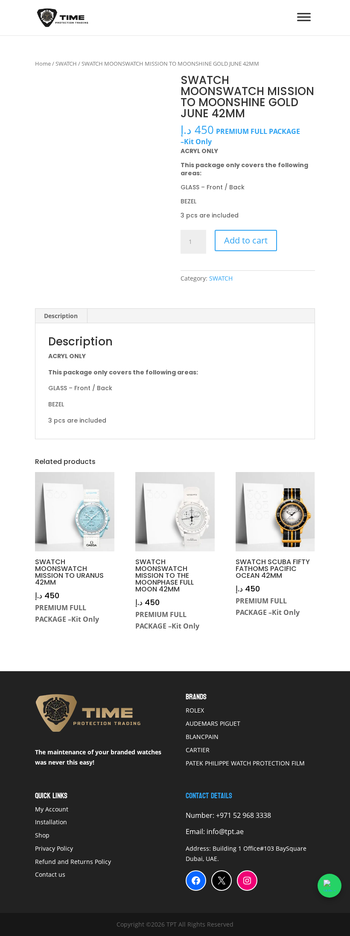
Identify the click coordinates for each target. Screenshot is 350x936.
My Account (51, 809)
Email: (196, 831)
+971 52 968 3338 (242, 815)
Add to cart (246, 240)
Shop (42, 835)
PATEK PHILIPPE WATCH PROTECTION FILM (245, 763)
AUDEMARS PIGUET (213, 723)
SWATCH (66, 63)
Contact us (50, 874)
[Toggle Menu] (304, 17)
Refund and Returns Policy (73, 862)
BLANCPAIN (202, 737)
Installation (52, 822)
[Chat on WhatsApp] (329, 886)
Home (43, 63)
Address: (199, 848)
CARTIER (198, 750)
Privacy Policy (54, 848)
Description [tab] (61, 316)
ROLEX (195, 710)
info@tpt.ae (225, 831)
